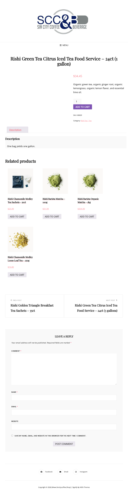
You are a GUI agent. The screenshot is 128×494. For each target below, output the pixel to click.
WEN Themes (85, 487)
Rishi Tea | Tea (86, 121)
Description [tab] (15, 129)
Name (14, 392)
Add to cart (83, 106)
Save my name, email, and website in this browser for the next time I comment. (50, 436)
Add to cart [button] (17, 216)
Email (14, 407)
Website (14, 421)
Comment (16, 351)
